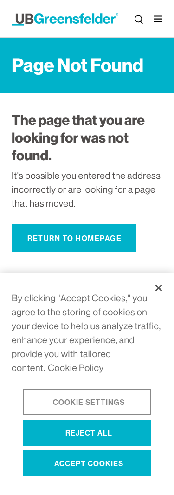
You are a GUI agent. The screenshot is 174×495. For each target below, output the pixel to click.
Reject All (88, 433)
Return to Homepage (74, 238)
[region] (87, 384)
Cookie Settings (89, 402)
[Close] (159, 288)
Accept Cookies (88, 463)
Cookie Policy (76, 368)
